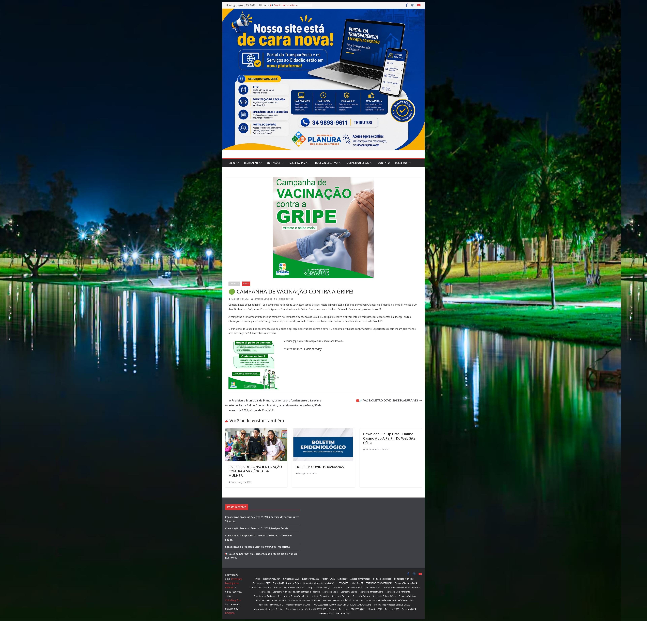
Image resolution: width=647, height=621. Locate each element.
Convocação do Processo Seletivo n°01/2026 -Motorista (257, 546)
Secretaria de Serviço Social (291, 596)
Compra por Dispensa (260, 587)
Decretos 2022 (375, 609)
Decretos (401, 162)
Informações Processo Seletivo (268, 609)
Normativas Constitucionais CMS (318, 583)
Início (231, 162)
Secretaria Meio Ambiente (398, 591)
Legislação (251, 162)
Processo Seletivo (326, 162)
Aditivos (277, 587)
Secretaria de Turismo (264, 596)
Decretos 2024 (409, 609)
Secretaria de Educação (317, 596)
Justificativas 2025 (291, 578)
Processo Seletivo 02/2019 (270, 604)
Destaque (234, 284)
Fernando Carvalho (263, 298)
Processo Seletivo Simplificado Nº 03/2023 (343, 600)
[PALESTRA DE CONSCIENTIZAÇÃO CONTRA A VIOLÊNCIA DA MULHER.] (256, 431)
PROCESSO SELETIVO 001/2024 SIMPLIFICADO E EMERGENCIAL (342, 604)
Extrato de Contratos (294, 587)
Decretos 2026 (343, 613)
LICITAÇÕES (273, 162)
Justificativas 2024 (271, 578)
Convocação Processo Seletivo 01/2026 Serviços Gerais (256, 528)
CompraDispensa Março (318, 587)
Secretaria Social (330, 591)
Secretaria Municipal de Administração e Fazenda (296, 591)
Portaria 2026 (328, 578)
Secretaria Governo (341, 596)
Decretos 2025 (326, 613)
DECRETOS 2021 (358, 609)
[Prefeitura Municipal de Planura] (323, 11)
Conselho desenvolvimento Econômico (401, 587)
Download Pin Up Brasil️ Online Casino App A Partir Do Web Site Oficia (389, 438)
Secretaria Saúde (349, 591)
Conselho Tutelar (354, 587)
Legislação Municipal (404, 578)
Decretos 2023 (392, 609)
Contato (384, 162)
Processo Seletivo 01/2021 (298, 604)
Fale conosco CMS (261, 583)
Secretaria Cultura (361, 596)
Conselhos (338, 587)
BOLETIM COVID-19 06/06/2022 (320, 466)
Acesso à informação (360, 578)
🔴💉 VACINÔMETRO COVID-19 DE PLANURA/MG (387, 400)
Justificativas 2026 (310, 578)
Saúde (246, 284)
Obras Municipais (358, 162)
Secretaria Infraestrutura (371, 591)
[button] (237, 163)
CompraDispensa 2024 (406, 583)
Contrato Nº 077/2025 (315, 609)
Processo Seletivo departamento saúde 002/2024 (389, 600)
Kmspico (230, 612)
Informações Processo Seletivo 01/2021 (393, 604)
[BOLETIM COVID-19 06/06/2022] (323, 431)
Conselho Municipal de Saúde (287, 583)
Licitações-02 (357, 583)
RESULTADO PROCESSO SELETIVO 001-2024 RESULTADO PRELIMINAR (288, 600)
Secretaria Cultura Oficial (384, 596)
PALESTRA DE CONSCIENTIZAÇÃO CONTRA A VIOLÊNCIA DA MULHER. (255, 471)
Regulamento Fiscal (382, 578)
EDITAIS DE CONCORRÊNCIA (379, 583)
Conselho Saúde (372, 587)
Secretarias (297, 162)
